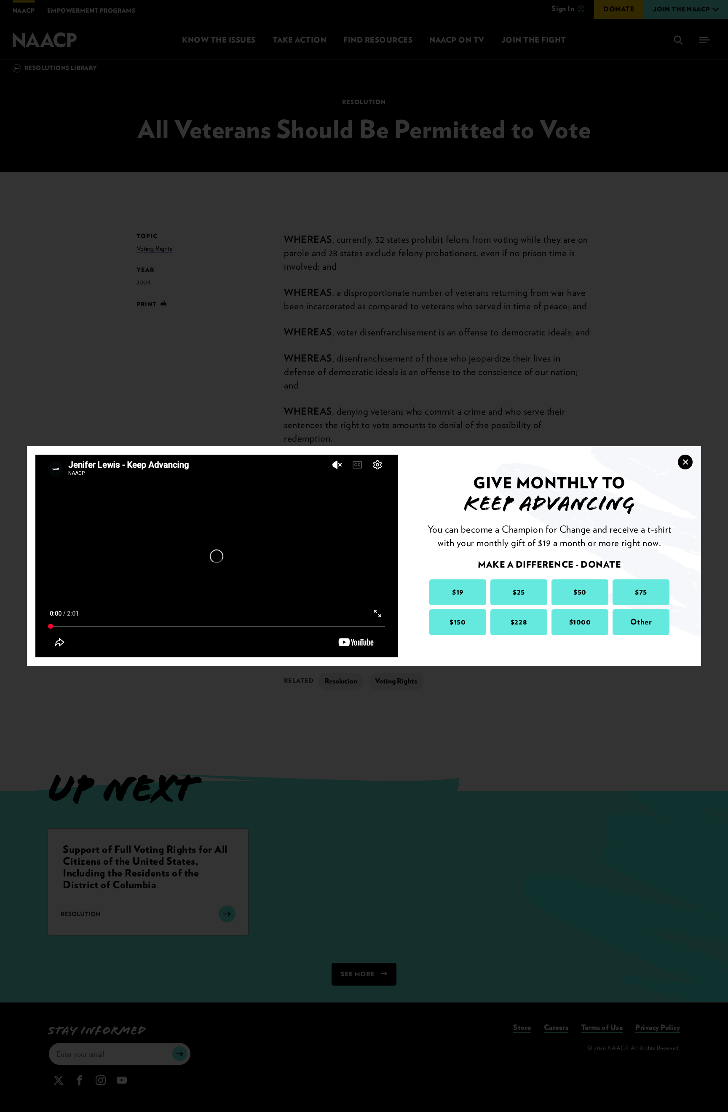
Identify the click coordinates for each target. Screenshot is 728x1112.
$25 (519, 591)
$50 (579, 591)
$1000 (580, 621)
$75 (641, 591)
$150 (458, 621)
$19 (457, 591)
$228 (519, 621)
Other (641, 621)
